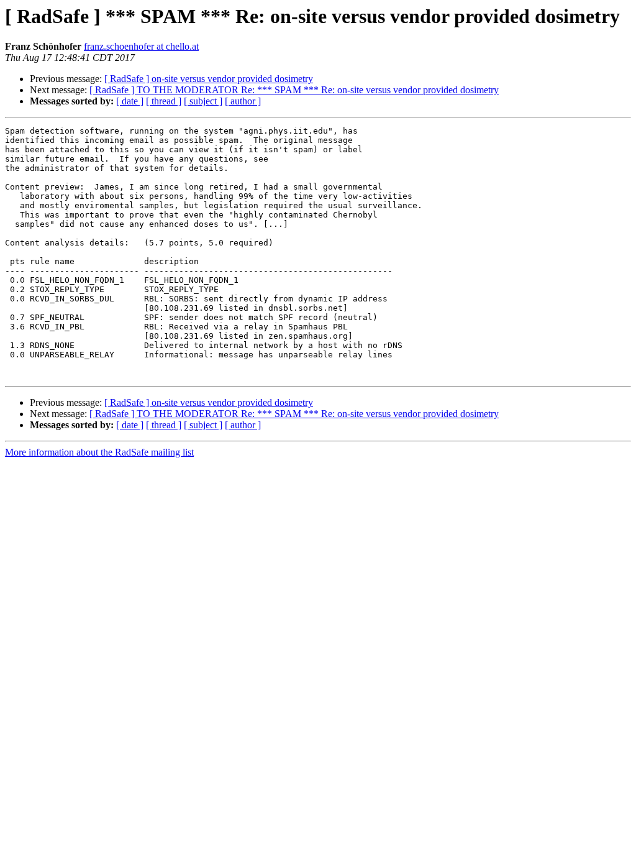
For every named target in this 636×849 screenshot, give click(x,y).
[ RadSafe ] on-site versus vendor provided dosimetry (208, 78)
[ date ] (129, 101)
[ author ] (243, 101)
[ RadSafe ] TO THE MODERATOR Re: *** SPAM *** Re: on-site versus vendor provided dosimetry (294, 90)
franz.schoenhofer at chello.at (141, 46)
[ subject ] (203, 101)
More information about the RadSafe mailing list (99, 452)
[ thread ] (163, 101)
